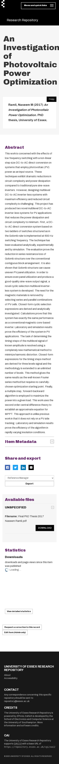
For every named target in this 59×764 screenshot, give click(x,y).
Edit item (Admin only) (15, 632)
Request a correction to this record (22, 627)
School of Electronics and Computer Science (27, 719)
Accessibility (10, 678)
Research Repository (22, 20)
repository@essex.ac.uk (17, 701)
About (7, 675)
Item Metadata (21, 442)
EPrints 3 (21, 716)
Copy (50, 98)
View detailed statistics (19, 611)
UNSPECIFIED (15, 507)
